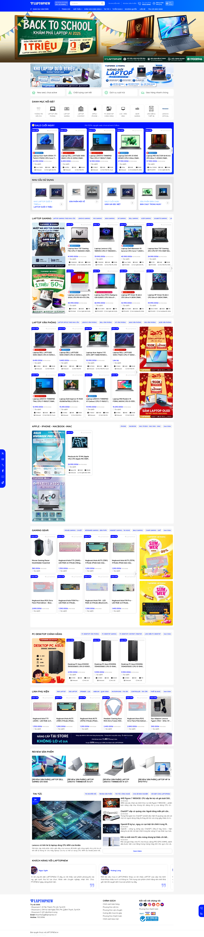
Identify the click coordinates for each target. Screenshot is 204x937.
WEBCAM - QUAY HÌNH (101, 691)
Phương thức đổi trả (110, 907)
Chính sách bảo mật (111, 919)
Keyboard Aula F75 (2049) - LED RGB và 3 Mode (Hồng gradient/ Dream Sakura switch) (70, 561)
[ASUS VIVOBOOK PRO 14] (48, 453)
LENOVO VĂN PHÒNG (89, 322)
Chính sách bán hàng (111, 904)
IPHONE (123, 426)
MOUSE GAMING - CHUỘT (73, 530)
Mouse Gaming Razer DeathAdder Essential (41, 561)
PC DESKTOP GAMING (109, 634)
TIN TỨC (106, 9)
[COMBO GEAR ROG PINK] (156, 557)
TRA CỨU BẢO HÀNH (155, 9)
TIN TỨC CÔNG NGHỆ (122, 794)
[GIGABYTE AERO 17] (48, 499)
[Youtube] (153, 904)
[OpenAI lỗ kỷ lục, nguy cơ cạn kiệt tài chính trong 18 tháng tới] (111, 828)
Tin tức (37, 793)
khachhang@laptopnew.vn (46, 915)
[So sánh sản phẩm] (3, 465)
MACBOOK (132, 426)
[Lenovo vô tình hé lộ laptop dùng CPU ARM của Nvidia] (66, 820)
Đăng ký (159, 4)
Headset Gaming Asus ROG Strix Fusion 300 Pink (113, 719)
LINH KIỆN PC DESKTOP (153, 634)
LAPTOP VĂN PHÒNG (44, 322)
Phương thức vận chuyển (112, 910)
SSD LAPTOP (73, 691)
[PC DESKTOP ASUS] (48, 660)
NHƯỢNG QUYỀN (131, 9)
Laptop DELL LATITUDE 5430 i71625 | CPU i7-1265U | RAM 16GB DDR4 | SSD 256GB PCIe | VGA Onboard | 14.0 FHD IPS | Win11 (124, 353)
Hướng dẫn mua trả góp (112, 913)
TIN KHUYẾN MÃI (114, 3)
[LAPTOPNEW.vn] (40, 3)
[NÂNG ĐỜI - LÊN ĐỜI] (65, 75)
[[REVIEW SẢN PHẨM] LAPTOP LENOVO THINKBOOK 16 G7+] (84, 766)
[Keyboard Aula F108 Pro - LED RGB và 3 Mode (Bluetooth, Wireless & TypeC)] (70, 587)
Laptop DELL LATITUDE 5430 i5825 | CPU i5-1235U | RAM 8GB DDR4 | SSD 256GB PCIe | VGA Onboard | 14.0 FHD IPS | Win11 (73, 157)
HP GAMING (122, 218)
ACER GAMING (146, 218)
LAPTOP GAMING (41, 218)
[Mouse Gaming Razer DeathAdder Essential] (43, 547)
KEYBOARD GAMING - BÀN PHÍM (96, 530)
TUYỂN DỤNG (117, 9)
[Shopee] (158, 904)
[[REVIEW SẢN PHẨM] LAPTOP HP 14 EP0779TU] (155, 766)
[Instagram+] (149, 904)
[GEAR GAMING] (156, 603)
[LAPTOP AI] (156, 349)
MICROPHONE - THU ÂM (120, 691)
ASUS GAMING (110, 218)
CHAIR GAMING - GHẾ (153, 530)
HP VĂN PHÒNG (120, 322)
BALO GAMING (138, 530)
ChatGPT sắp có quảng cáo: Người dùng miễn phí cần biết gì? (144, 811)
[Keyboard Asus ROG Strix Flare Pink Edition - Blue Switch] (43, 587)
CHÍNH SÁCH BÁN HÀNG (92, 9)
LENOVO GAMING (84, 218)
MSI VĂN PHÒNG (150, 322)
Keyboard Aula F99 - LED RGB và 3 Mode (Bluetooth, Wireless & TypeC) (96, 601)
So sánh (38, 164)
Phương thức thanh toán (112, 916)
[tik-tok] (3, 482)
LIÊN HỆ (142, 9)
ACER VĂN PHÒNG (165, 322)
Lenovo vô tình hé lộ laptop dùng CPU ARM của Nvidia (56, 845)
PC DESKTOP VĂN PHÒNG (90, 634)
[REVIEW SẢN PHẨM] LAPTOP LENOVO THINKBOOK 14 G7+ (116, 780)
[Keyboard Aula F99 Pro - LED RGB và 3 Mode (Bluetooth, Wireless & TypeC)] (123, 587)
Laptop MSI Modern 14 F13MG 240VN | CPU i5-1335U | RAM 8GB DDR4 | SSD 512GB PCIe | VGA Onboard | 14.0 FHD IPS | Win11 (124, 400)
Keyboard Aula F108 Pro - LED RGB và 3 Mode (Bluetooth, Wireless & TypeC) (69, 601)
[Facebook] (141, 904)
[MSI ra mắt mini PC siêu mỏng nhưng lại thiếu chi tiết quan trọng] (111, 841)
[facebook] (3, 471)
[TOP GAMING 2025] (48, 291)
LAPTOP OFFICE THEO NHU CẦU (68, 322)
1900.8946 (41, 917)
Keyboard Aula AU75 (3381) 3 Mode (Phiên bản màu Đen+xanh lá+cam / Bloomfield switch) (96, 561)
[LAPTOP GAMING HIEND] (48, 245)
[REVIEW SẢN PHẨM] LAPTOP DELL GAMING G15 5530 (47, 780)
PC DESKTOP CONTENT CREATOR (131, 634)
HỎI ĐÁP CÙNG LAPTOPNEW (160, 794)
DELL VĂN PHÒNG (106, 322)
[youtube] (3, 477)
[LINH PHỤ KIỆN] (102, 738)
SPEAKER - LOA (85, 691)
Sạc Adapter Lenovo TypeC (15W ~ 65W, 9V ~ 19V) (161, 719)
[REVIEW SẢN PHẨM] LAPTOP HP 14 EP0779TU (154, 780)
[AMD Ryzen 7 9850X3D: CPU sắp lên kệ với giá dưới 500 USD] (111, 802)
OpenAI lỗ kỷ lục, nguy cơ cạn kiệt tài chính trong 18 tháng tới (144, 824)
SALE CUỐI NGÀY (44, 125)
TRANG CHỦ (66, 9)
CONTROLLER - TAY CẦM (139, 691)
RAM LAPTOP (61, 691)
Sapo (44, 935)
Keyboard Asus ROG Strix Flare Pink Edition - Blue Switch (42, 601)
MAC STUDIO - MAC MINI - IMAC (150, 426)
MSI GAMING (97, 218)
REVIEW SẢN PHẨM (129, 3)
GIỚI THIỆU (77, 9)
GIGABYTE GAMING (160, 218)
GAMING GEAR (40, 530)
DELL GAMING (133, 218)
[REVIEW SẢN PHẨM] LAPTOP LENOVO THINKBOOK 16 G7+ (80, 780)
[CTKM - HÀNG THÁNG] (102, 37)
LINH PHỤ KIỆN (40, 691)
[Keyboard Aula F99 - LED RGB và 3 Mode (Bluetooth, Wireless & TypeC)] (97, 587)
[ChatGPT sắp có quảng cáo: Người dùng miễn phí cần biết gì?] (111, 815)
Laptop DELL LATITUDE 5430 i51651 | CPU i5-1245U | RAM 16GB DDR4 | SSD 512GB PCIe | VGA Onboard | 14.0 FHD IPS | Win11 (71, 353)
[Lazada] (162, 904)
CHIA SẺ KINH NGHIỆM (140, 794)
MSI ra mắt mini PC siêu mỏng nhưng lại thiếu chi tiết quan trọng (144, 837)
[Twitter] (145, 904)
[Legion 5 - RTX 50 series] (138, 75)
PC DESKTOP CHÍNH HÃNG (47, 634)
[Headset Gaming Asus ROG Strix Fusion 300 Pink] (114, 707)
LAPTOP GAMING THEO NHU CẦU (64, 218)
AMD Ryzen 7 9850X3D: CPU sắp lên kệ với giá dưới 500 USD (145, 798)
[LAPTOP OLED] (156, 395)
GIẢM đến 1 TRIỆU (102, 125)
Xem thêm (167, 426)
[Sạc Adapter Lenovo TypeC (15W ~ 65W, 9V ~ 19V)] (161, 707)
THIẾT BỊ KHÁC (156, 691)
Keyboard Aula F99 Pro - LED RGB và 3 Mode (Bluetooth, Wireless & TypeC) (122, 601)
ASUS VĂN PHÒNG (135, 322)
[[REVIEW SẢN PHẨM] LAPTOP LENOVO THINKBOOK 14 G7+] (120, 766)
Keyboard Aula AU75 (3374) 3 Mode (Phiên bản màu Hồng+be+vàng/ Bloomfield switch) (123, 561)
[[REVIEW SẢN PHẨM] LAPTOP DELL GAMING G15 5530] (49, 766)
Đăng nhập (160, 2)
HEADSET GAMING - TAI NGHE (120, 530)
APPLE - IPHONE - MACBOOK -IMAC (52, 426)
